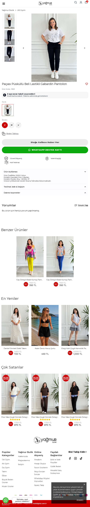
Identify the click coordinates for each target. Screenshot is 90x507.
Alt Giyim (21, 10)
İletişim (21, 464)
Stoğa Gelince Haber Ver (45, 142)
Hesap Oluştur (40, 464)
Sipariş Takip (39, 485)
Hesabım (38, 460)
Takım (4, 472)
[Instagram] (75, 458)
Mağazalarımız (24, 460)
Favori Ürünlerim (41, 468)
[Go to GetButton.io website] (5, 504)
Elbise (4, 476)
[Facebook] (69, 458)
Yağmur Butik (8, 10)
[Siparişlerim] (80, 2)
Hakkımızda (23, 456)
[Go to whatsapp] (6, 500)
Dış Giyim (6, 468)
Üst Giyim (6, 460)
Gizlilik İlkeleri (55, 466)
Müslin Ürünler (8, 486)
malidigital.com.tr (40, 503)
